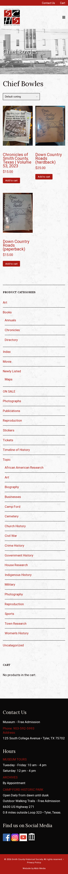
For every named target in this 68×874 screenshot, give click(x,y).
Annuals (10, 320)
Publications (11, 411)
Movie (7, 361)
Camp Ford (12, 506)
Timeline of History (16, 450)
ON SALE (9, 391)
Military (10, 584)
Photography (14, 594)
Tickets (8, 440)
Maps (8, 379)
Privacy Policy (34, 862)
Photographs (12, 401)
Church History (15, 526)
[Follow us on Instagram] (14, 840)
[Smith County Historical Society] (12, 25)
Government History (19, 555)
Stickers (8, 430)
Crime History (14, 545)
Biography (12, 487)
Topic (7, 459)
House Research (16, 565)
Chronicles (12, 330)
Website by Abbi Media (34, 868)
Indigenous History (18, 575)
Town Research (15, 623)
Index (7, 352)
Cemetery (12, 516)
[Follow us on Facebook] (6, 840)
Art (5, 302)
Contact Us (48, 3)
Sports (9, 614)
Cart (62, 3)
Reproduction (12, 420)
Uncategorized (13, 645)
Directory (11, 340)
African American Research (24, 467)
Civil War (11, 536)
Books (7, 312)
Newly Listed (12, 371)
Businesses (13, 497)
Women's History (17, 633)
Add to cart (11, 180)
